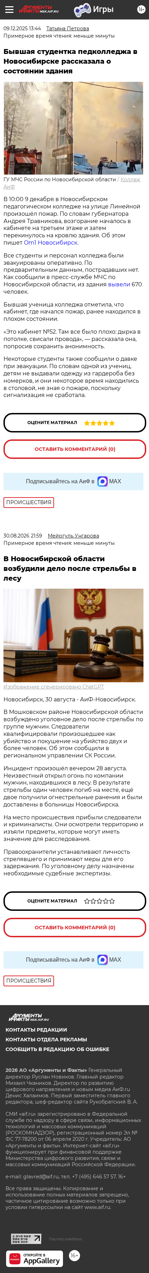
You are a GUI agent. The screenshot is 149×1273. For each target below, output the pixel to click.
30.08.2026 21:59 (22, 536)
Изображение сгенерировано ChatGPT (53, 687)
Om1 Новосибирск (50, 242)
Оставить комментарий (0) (75, 449)
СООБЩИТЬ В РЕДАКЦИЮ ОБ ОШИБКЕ (57, 1049)
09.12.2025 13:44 (22, 28)
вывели (119, 284)
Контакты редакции (36, 1030)
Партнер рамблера (65, 1239)
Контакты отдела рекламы (46, 1039)
